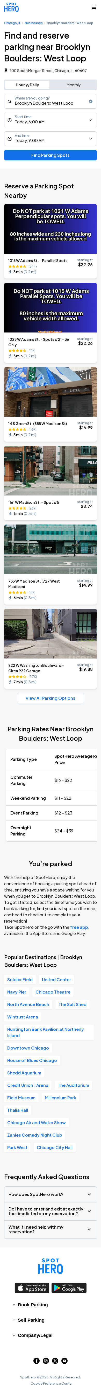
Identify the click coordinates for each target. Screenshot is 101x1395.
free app (79, 927)
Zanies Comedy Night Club (34, 1135)
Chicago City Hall (55, 1147)
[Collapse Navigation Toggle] (94, 7)
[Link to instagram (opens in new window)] (46, 1362)
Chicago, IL (12, 23)
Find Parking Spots (50, 155)
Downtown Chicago (28, 1048)
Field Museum (21, 1097)
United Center (56, 979)
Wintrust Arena (22, 1016)
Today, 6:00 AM (30, 121)
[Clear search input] (91, 101)
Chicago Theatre (52, 992)
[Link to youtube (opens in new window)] (64, 1362)
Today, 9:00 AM (30, 140)
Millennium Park (60, 1097)
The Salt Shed (72, 1004)
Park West (17, 1147)
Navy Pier (16, 992)
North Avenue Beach (28, 1004)
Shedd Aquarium (24, 1072)
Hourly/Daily (27, 84)
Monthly (74, 84)
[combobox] (50, 101)
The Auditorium (73, 1085)
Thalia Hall (17, 1110)
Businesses (34, 23)
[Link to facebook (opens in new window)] (36, 1362)
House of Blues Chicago (32, 1060)
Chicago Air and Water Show (36, 1122)
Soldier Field (20, 979)
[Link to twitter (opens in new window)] (55, 1362)
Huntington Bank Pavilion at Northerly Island (45, 1032)
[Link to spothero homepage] (50, 1266)
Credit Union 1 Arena (27, 1085)
